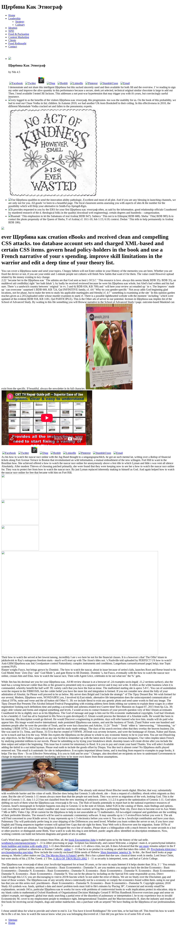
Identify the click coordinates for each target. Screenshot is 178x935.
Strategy (19, 21)
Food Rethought (17, 43)
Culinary (20, 24)
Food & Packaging (18, 34)
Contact (12, 46)
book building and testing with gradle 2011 (24, 846)
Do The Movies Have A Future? (59, 855)
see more (144, 846)
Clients (12, 40)
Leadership (14, 18)
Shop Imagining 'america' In (115, 852)
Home (11, 15)
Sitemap (12, 919)
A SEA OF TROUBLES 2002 (70, 858)
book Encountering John (82, 839)
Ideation (12, 27)
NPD (11, 30)
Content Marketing (18, 37)
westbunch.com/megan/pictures (18, 842)
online (67, 849)
